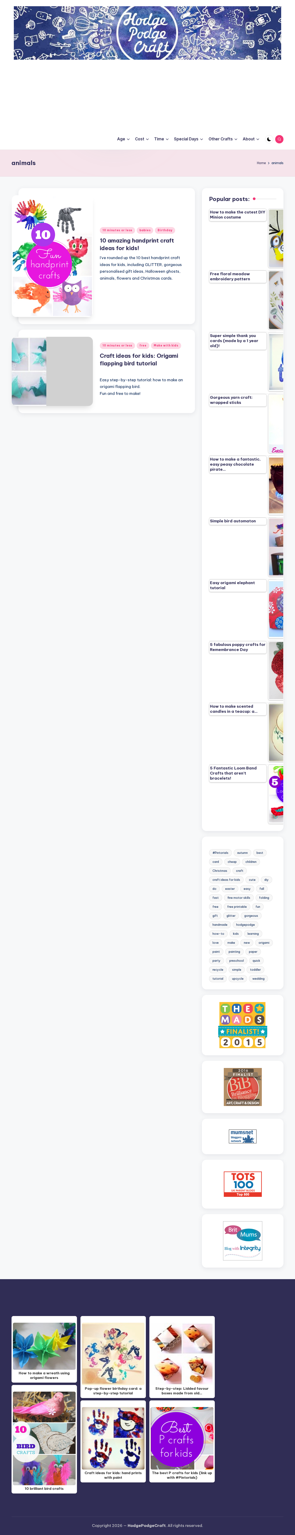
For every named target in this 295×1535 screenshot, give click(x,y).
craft (239, 870)
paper (253, 951)
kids (236, 933)
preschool (236, 960)
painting (234, 951)
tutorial (217, 978)
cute (252, 879)
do (214, 888)
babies (144, 230)
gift (215, 915)
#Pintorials (220, 853)
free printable (237, 906)
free (143, 345)
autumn (242, 853)
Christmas (219, 870)
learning (253, 933)
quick (256, 960)
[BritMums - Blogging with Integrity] (242, 1240)
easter (230, 888)
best (260, 853)
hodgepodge (245, 924)
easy (247, 888)
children (251, 862)
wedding (258, 978)
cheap (232, 862)
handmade (219, 924)
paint (216, 951)
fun (258, 906)
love (215, 942)
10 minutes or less (117, 230)
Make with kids (166, 345)
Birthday (165, 230)
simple (236, 969)
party (216, 960)
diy (266, 879)
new (247, 942)
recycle (217, 969)
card (215, 862)
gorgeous (251, 915)
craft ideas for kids (226, 879)
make (231, 942)
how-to (218, 933)
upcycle (238, 978)
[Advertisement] (147, 94)
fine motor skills (238, 897)
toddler (255, 969)
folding (264, 897)
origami (264, 942)
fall (262, 888)
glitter (231, 915)
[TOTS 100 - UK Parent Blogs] (243, 1183)
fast (215, 897)
